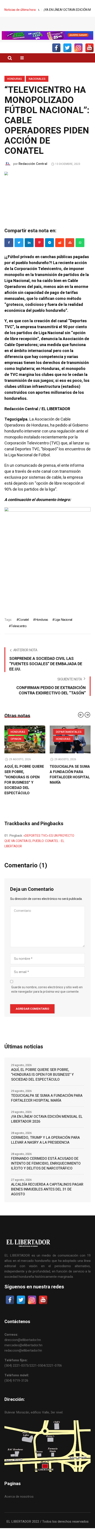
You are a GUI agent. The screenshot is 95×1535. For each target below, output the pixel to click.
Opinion (16, 748)
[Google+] (49, 251)
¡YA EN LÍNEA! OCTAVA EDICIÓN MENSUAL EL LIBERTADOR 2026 (47, 1128)
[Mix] (69, 251)
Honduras (14, 88)
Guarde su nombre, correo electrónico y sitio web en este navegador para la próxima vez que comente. (47, 998)
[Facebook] (8, 251)
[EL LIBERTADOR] (47, 29)
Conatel (23, 628)
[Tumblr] (80, 251)
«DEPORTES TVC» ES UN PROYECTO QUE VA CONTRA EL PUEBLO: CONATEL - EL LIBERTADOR (39, 849)
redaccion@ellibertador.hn (23, 1359)
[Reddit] (59, 251)
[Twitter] (19, 251)
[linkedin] (29, 251)
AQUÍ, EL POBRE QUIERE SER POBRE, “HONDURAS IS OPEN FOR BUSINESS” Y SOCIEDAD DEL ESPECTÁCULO (24, 789)
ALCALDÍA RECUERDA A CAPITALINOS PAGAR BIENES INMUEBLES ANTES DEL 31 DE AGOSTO (47, 1198)
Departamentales (69, 741)
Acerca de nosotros (19, 1505)
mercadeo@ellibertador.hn (23, 1354)
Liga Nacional (63, 628)
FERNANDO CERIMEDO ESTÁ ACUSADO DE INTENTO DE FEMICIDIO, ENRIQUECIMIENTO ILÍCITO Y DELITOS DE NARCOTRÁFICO (46, 1172)
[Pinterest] (39, 251)
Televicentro (19, 634)
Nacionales (37, 88)
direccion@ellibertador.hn (22, 1348)
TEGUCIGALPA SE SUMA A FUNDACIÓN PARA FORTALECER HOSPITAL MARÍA (70, 783)
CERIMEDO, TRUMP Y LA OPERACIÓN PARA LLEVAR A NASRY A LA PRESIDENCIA (45, 1149)
